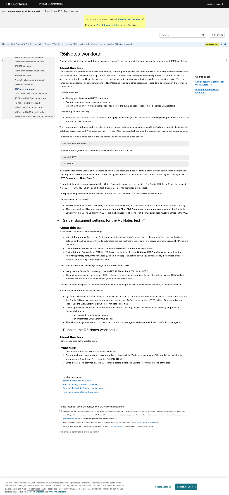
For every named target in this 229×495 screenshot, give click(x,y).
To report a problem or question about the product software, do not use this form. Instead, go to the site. (111, 422)
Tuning (48, 44)
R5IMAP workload (23, 66)
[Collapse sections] (222, 44)
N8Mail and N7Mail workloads (29, 112)
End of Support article (107, 25)
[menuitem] (61, 11)
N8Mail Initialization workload (28, 107)
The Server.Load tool (62, 44)
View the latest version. (129, 19)
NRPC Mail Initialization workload (30, 93)
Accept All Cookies (186, 487)
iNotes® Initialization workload (29, 80)
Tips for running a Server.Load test (80, 384)
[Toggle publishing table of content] (2, 59)
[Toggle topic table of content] (226, 59)
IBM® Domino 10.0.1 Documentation (61, 11)
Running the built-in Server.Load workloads (93, 44)
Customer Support (215, 4)
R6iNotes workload (123, 44)
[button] (13, 57)
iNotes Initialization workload (77, 380)
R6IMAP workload (23, 75)
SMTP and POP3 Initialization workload (33, 116)
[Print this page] (225, 44)
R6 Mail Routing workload (27, 103)
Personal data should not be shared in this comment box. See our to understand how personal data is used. (109, 426)
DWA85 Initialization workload (28, 57)
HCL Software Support (147, 422)
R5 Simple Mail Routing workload (30, 98)
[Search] (203, 35)
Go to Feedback (212, 44)
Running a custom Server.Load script (81, 392)
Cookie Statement (35, 492)
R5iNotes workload (23, 84)
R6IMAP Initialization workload (29, 70)
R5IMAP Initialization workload (29, 61)
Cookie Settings (163, 487)
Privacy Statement (117, 426)
